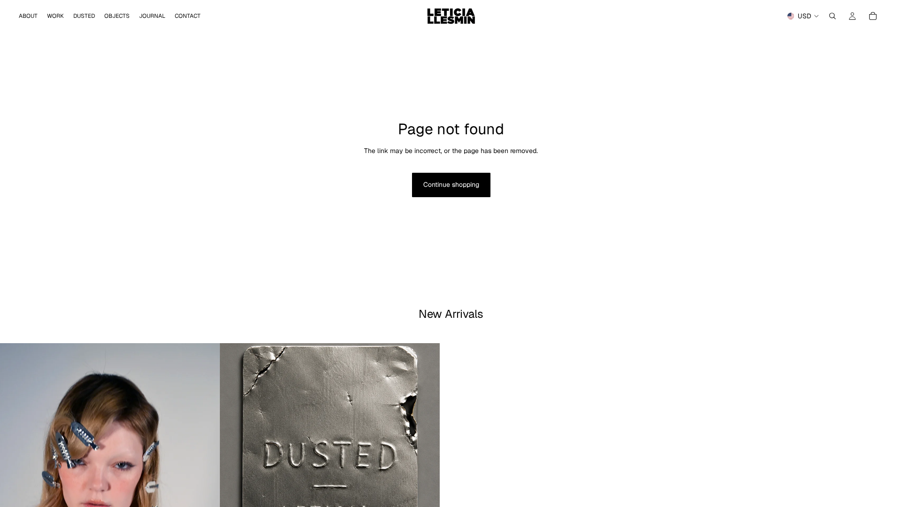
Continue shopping (451, 184)
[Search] (832, 16)
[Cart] (873, 16)
